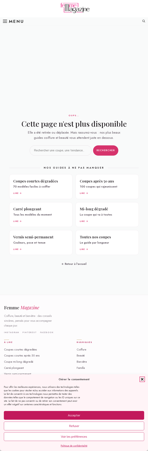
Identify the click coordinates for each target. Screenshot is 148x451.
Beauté (81, 355)
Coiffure (81, 349)
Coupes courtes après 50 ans (22, 355)
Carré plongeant (14, 368)
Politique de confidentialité (74, 446)
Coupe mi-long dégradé (18, 362)
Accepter (74, 415)
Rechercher (106, 150)
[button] (142, 379)
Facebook (46, 332)
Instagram (11, 332)
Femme (21, 307)
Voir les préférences (74, 437)
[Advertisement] (74, 54)
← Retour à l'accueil (74, 264)
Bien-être (82, 362)
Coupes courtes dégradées (20, 349)
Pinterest (30, 332)
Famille (81, 368)
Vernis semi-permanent (17, 374)
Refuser (74, 426)
